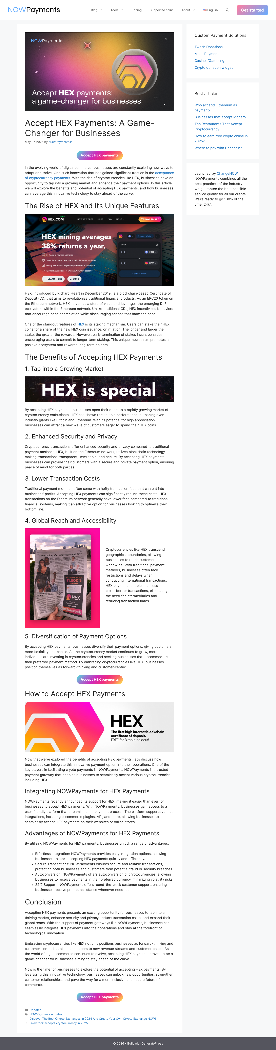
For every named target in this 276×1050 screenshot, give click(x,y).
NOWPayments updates (45, 1014)
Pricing (137, 10)
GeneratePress (152, 1043)
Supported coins (162, 10)
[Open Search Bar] (227, 10)
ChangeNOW (227, 173)
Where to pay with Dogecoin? (218, 148)
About (186, 10)
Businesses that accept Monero (220, 117)
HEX (80, 324)
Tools (114, 10)
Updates (35, 1010)
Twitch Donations (209, 47)
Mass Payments (207, 54)
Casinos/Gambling (209, 61)
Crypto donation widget (214, 67)
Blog (94, 10)
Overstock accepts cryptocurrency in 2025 (58, 1023)
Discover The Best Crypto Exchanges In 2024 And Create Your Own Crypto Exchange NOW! (92, 1018)
